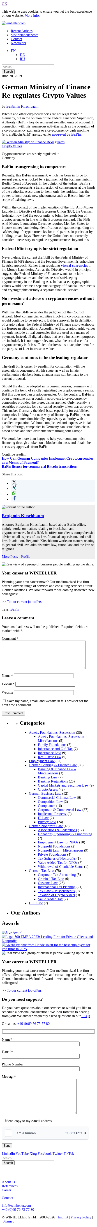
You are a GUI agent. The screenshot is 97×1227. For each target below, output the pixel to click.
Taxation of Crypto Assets (56, 895)
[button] (14, 483)
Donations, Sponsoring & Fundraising (65, 834)
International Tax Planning (57, 887)
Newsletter (18, 43)
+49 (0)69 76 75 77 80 (33, 1024)
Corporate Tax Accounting (57, 875)
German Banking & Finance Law (53, 765)
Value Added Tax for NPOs (57, 862)
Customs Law (48, 883)
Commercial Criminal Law (57, 797)
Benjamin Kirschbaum (22, 106)
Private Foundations (52, 854)
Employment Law (42, 761)
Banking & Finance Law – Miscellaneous (57, 771)
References (10, 1186)
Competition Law (50, 801)
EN (13, 51)
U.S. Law (36, 903)
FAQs (85, 1016)
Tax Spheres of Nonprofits (57, 858)
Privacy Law (47, 822)
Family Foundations (52, 745)
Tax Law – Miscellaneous (56, 891)
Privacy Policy (81, 1217)
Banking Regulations (53, 781)
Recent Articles (21, 31)
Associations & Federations (57, 830)
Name (7, 676)
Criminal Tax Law (51, 879)
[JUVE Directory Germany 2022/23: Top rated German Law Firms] (12, 933)
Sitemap (8, 1221)
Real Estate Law (49, 757)
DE (22, 55)
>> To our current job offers (22, 602)
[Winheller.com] (13, 23)
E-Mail (8, 684)
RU (22, 59)
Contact (16, 39)
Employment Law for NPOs (58, 842)
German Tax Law (41, 871)
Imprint (63, 1217)
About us (8, 1182)
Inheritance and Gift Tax (55, 749)
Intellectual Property (52, 814)
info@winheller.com (16, 1205)
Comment (10, 638)
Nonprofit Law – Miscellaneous (60, 850)
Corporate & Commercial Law (59, 810)
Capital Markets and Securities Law (63, 785)
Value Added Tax (50, 899)
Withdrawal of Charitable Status (60, 866)
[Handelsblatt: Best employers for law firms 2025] (48, 949)
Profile (25, 556)
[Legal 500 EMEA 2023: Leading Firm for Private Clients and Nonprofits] (48, 941)
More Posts (10, 556)
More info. (32, 15)
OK (4, 4)
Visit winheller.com (24, 35)
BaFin (14, 609)
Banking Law (48, 777)
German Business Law (45, 793)
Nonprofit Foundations (54, 846)
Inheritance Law (49, 753)
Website (7, 692)
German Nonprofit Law (46, 826)
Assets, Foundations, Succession (52, 732)
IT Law (43, 818)
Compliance (46, 806)
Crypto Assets (48, 789)
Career (6, 1190)
